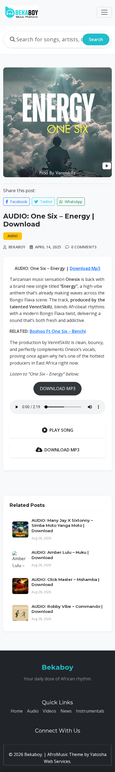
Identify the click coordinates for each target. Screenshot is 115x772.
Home (17, 711)
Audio (33, 711)
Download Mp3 (85, 268)
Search (96, 39)
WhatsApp (73, 201)
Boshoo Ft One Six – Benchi (58, 331)
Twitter (45, 201)
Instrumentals (90, 711)
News (66, 711)
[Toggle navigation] (104, 12)
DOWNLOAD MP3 (57, 388)
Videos (49, 711)
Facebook (18, 201)
